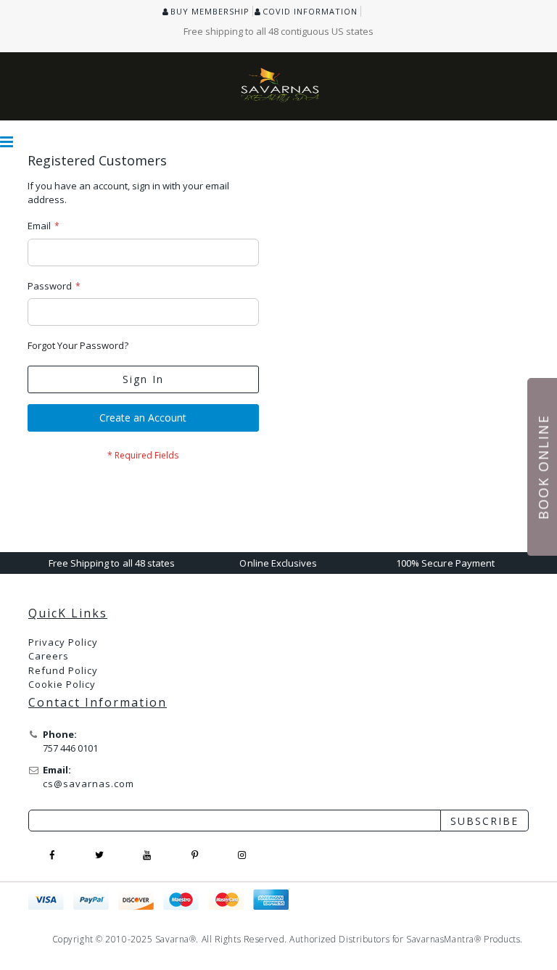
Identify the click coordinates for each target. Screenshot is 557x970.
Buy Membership (209, 11)
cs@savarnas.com (88, 783)
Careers (48, 655)
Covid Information (310, 11)
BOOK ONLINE (543, 466)
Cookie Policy (62, 684)
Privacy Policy (63, 642)
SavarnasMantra (440, 939)
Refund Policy (63, 670)
